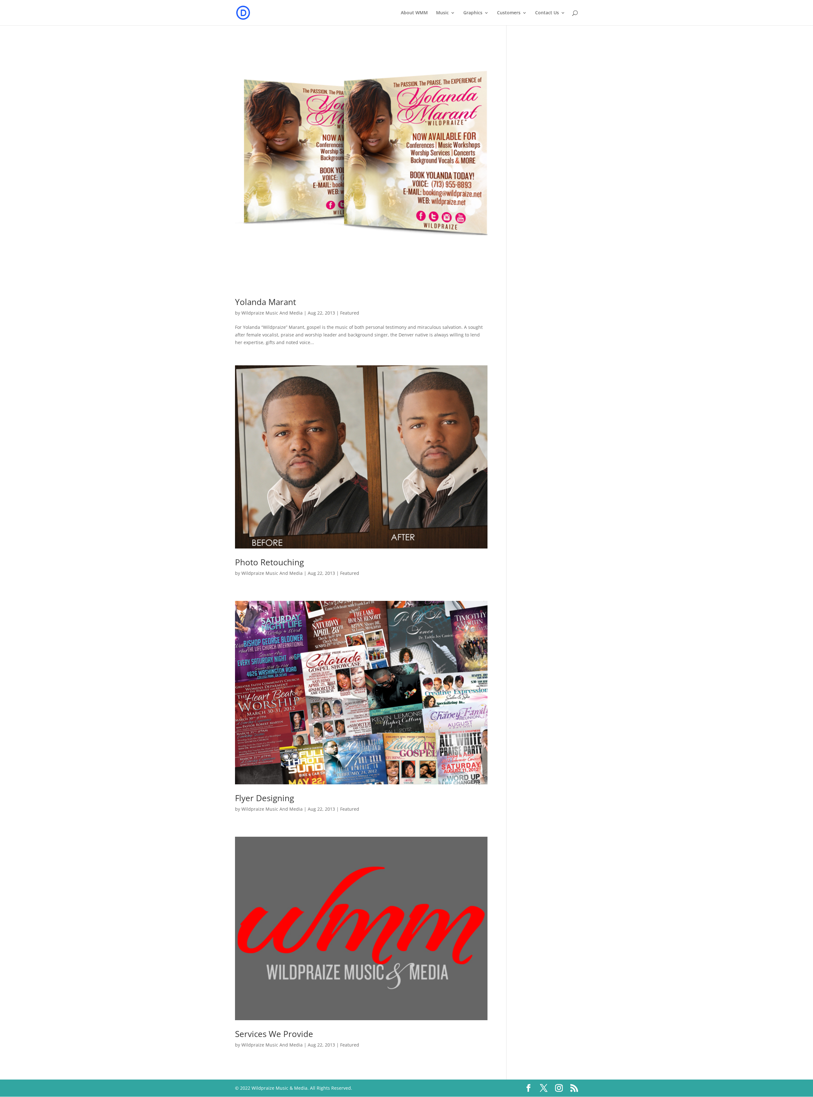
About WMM (414, 13)
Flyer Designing (264, 798)
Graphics (472, 13)
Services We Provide (274, 1034)
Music (442, 13)
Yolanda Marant (265, 302)
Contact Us (547, 13)
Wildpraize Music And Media (272, 313)
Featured (349, 313)
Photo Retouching (269, 562)
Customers (509, 13)
